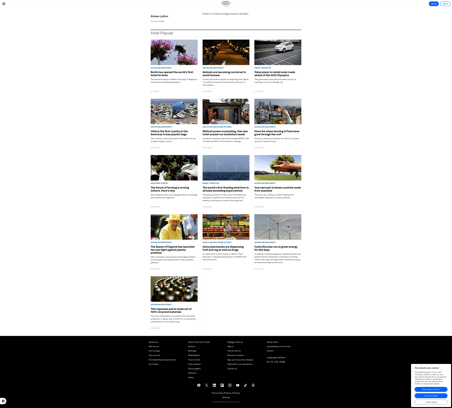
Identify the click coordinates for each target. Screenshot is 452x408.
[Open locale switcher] (3, 401)
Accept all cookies (431, 396)
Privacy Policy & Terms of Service (226, 393)
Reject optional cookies (431, 389)
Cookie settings (431, 402)
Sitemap (226, 397)
